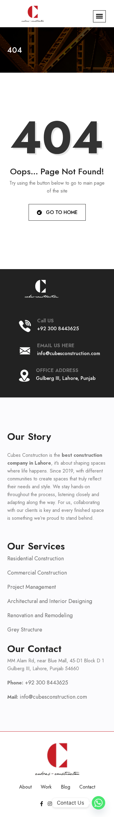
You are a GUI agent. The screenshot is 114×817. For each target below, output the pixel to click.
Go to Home (61, 212)
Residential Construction (35, 558)
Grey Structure (24, 630)
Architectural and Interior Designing (49, 601)
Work (46, 786)
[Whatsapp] (98, 802)
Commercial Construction (37, 573)
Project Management (31, 587)
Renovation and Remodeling (40, 615)
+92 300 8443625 (58, 328)
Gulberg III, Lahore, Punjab (65, 378)
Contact (87, 786)
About (25, 786)
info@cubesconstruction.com (68, 353)
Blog (65, 786)
